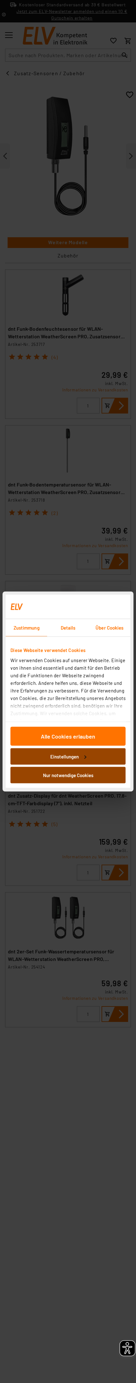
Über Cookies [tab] (109, 628)
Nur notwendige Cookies (68, 775)
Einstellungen (64, 756)
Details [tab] (68, 628)
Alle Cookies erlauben (68, 736)
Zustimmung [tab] (27, 628)
